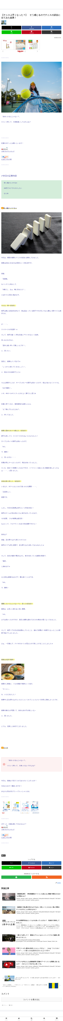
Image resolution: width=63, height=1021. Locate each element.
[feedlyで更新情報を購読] (16, 877)
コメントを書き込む (31, 999)
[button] (51, 32)
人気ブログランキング (7, 151)
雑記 (4, 855)
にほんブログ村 (6, 159)
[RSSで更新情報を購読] (47, 877)
